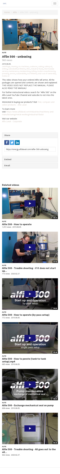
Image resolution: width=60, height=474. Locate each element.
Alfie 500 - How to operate (17, 224)
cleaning (14, 66)
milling (33, 71)
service (12, 73)
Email (7, 165)
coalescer (33, 66)
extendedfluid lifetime (17, 69)
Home (7, 12)
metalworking (25, 71)
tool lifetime (32, 73)
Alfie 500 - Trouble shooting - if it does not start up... (29, 269)
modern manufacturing (46, 71)
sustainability (21, 73)
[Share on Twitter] (12, 142)
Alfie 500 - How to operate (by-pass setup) (25, 314)
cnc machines (23, 66)
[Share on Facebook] (6, 142)
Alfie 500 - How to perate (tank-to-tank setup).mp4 (24, 360)
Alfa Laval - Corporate (12, 121)
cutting (41, 66)
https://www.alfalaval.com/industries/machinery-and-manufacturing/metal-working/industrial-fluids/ (28, 113)
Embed (7, 159)
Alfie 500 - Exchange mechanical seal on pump (28, 405)
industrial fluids (37, 69)
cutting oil (48, 66)
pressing (5, 73)
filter (28, 69)
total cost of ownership (47, 73)
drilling (5, 69)
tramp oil (5, 76)
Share (7, 135)
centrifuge (6, 66)
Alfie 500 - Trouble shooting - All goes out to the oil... (29, 451)
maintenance (14, 71)
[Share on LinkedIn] (17, 142)
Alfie (15, 12)
